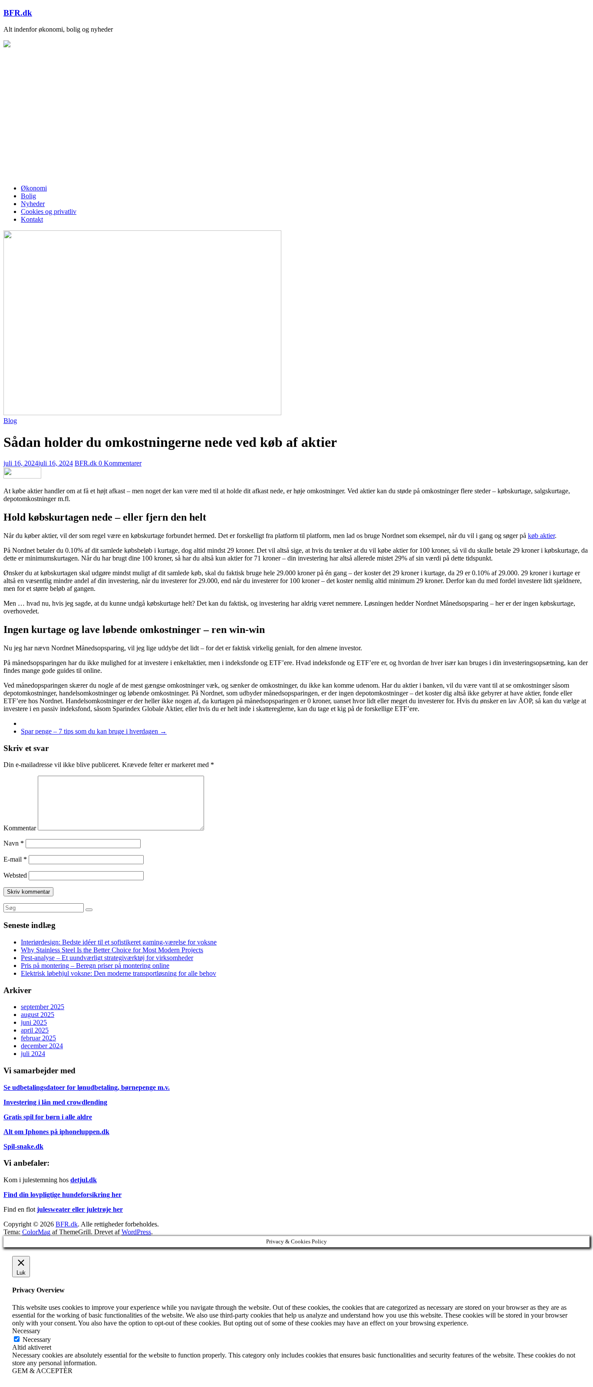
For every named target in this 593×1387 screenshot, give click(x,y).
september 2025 (42, 1006)
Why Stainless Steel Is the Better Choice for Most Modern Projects (112, 950)
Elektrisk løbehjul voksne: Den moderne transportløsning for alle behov (118, 973)
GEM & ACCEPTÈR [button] (42, 1370)
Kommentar (19, 828)
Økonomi (34, 188)
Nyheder (33, 203)
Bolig (28, 196)
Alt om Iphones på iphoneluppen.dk (56, 1131)
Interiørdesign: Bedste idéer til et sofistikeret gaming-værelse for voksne (119, 942)
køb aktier (541, 535)
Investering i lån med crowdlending (55, 1102)
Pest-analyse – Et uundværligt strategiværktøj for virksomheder (107, 957)
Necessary (37, 1339)
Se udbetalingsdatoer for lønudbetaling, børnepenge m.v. (86, 1087)
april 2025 (35, 1030)
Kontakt (32, 219)
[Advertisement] (296, 116)
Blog (10, 420)
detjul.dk (83, 1180)
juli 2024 (33, 1053)
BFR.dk (17, 12)
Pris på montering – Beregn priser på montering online (95, 965)
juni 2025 (34, 1022)
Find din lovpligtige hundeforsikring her (62, 1194)
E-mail (15, 859)
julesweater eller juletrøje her (80, 1209)
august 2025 (37, 1014)
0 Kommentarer (120, 463)
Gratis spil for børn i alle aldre (47, 1117)
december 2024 (42, 1045)
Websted (15, 875)
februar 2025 (38, 1038)
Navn (13, 843)
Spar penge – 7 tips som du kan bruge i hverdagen (94, 731)
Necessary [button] (26, 1331)
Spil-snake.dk (23, 1146)
